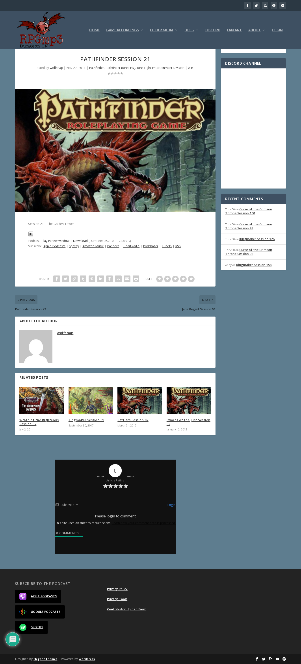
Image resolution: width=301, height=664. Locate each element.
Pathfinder (96, 68)
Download (80, 241)
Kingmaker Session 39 (86, 420)
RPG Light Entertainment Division (160, 68)
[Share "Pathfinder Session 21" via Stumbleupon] (118, 278)
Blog (189, 30)
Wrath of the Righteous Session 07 (39, 422)
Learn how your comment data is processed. (144, 523)
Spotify (74, 246)
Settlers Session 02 (133, 420)
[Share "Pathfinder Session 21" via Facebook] (56, 278)
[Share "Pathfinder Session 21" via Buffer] (109, 278)
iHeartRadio (131, 246)
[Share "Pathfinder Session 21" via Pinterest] (91, 278)
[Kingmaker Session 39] (91, 400)
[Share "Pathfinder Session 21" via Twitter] (65, 278)
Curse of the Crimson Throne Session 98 (248, 252)
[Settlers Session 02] (139, 400)
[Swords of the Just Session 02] (189, 400)
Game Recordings (122, 30)
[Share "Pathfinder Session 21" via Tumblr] (83, 278)
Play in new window (55, 241)
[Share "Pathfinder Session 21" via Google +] (74, 278)
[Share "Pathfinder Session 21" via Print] (136, 278)
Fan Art (234, 30)
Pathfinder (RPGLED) (120, 68)
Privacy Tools (117, 599)
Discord (212, 30)
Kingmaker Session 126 (257, 239)
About (254, 30)
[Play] (30, 235)
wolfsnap (56, 68)
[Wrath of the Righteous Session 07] (41, 400)
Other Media (161, 30)
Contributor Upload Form (126, 609)
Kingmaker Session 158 (253, 265)
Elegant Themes (45, 659)
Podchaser (150, 246)
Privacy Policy (117, 589)
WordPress (87, 659)
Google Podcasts (45, 611)
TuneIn (167, 246)
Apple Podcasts (54, 246)
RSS (178, 246)
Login (277, 30)
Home (94, 30)
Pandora (113, 246)
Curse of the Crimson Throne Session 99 (248, 226)
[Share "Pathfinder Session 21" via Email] (127, 278)
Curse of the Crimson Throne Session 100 (248, 211)
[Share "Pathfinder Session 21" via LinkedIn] (100, 278)
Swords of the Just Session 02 (188, 422)
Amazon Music (93, 246)
